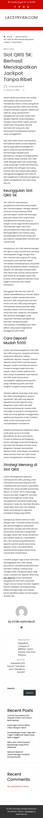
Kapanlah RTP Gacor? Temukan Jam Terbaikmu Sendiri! (16, 666)
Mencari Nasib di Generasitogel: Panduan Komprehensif (18, 754)
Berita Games (9, 49)
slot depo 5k (9, 577)
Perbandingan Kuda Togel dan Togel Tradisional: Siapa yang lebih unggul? (21, 735)
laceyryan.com (21, 17)
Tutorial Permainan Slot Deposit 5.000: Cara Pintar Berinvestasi (19, 718)
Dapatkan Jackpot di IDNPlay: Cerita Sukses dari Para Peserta (26, 647)
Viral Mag (29, 811)
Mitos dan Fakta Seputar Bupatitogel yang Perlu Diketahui (18, 745)
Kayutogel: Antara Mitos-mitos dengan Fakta (19, 726)
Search (10, 688)
